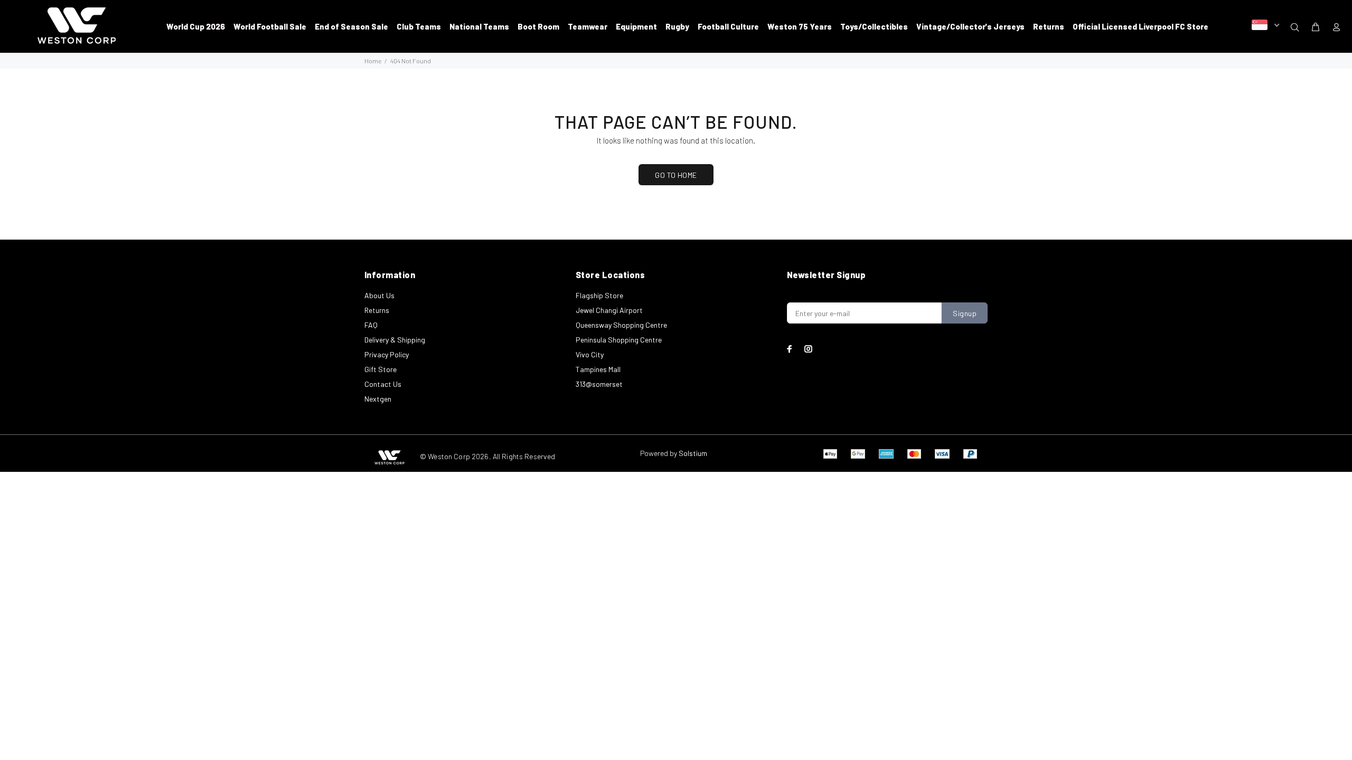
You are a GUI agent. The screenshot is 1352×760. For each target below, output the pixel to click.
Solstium (693, 453)
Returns (376, 310)
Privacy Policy (386, 354)
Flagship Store (599, 295)
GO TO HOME (676, 174)
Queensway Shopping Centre (621, 324)
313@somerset (599, 383)
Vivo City (590, 354)
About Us (379, 295)
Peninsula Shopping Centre (619, 339)
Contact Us (382, 383)
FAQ (371, 324)
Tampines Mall (598, 369)
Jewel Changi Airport (609, 310)
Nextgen (377, 398)
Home (372, 60)
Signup (965, 313)
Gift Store (380, 369)
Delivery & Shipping (394, 339)
